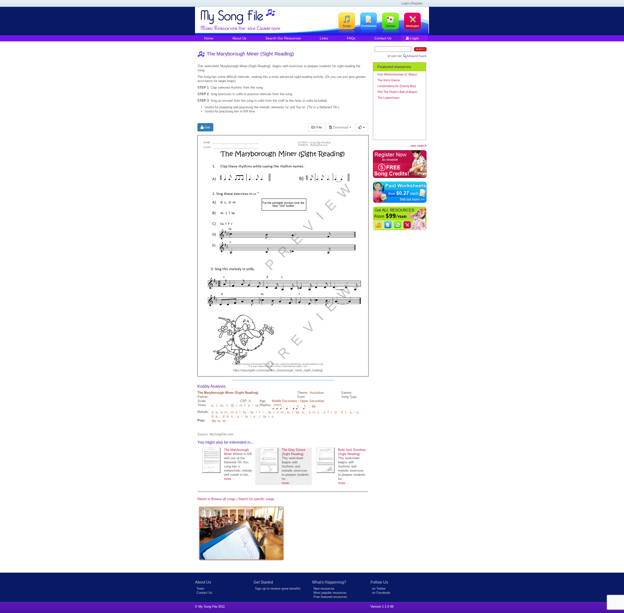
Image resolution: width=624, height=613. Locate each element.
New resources (323, 588)
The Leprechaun (389, 98)
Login (414, 38)
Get (207, 127)
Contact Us (382, 38)
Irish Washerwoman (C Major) (397, 74)
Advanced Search (416, 56)
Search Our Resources (283, 38)
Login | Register (411, 3)
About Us (239, 38)
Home (208, 38)
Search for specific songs (256, 499)
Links (324, 38)
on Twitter (379, 588)
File (318, 127)
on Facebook (381, 593)
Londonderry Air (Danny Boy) (397, 86)
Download (340, 127)
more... (229, 479)
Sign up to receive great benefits (278, 588)
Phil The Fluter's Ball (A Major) (397, 92)
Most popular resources (330, 593)
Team (200, 588)
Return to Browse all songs (216, 499)
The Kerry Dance (389, 80)
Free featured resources (330, 597)
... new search (417, 145)
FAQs (351, 38)
